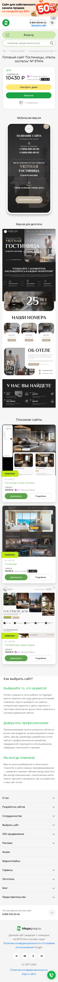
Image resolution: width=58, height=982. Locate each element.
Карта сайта (29, 974)
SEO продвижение (13, 834)
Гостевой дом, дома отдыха (20, 644)
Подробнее (40, 496)
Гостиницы (11, 563)
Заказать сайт (38, 25)
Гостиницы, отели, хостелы (20, 482)
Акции (6, 852)
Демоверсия (16, 496)
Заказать (29, 95)
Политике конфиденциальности (22, 943)
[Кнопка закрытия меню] (55, 2)
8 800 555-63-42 (38, 22)
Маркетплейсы (11, 861)
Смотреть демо (29, 87)
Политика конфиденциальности (29, 970)
